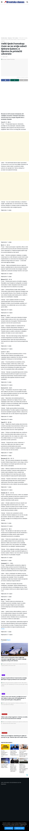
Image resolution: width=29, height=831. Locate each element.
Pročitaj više (19, 828)
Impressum (3, 784)
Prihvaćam (9, 828)
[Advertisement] (14, 22)
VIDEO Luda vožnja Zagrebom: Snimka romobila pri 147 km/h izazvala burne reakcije (14, 717)
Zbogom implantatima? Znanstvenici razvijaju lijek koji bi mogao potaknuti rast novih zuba (14, 678)
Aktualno (4, 714)
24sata (2, 629)
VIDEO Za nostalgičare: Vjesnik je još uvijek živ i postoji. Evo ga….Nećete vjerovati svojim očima (14, 736)
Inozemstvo (5, 654)
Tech (3, 675)
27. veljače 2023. (4, 56)
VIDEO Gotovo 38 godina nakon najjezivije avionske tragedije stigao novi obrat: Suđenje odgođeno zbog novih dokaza (13, 659)
